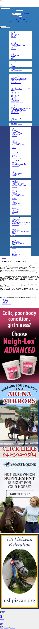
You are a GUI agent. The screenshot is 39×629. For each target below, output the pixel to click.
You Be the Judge (13, 93)
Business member (21, 15)
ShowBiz (13, 192)
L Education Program (15, 223)
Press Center (4, 258)
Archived (14, 159)
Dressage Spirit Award (15, 168)
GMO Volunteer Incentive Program (17, 151)
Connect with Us (13, 21)
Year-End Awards (14, 156)
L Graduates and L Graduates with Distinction (18, 45)
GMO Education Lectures (15, 101)
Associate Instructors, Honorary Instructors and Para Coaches (21, 222)
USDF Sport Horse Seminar (15, 80)
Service (13, 147)
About (1, 616)
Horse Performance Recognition (17, 173)
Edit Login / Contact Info (16, 134)
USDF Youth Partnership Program (16, 89)
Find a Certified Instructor (15, 63)
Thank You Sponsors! (19, 21)
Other (13, 170)
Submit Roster (14, 238)
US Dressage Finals (15, 181)
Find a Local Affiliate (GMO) (15, 62)
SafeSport (2, 619)
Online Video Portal (14, 81)
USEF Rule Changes (15, 211)
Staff (11, 41)
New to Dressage (13, 61)
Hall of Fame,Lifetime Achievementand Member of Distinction (16, 149)
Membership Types (14, 35)
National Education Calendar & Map (16, 70)
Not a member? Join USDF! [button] (20, 19)
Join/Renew (2, 622)
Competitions (13, 69)
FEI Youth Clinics (13, 86)
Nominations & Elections (15, 55)
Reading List (13, 107)
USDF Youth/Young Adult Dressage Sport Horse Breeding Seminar (21, 88)
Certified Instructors (14, 46)
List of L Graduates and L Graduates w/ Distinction (19, 76)
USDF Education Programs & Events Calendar (18, 110)
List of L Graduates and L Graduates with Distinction (20, 231)
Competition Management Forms (17, 191)
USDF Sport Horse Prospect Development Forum (19, 78)
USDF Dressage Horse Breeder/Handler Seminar (18, 79)
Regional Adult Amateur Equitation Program (19, 186)
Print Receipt (14, 130)
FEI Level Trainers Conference (16, 83)
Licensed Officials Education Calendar (17, 116)
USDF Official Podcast (14, 112)
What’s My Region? (15, 131)
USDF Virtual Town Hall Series (15, 95)
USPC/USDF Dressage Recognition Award (19, 164)
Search (14, 201)
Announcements (5, 300)
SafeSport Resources (14, 57)
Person (13, 127)
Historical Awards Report (16, 160)
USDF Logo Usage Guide (16, 254)
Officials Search (14, 190)
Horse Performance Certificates (17, 205)
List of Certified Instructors (16, 230)
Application (14, 175)
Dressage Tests (14, 208)
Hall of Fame (13, 36)
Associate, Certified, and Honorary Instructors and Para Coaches (21, 108)
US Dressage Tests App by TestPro (16, 124)
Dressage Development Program (17, 217)
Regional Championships (16, 182)
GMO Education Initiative (15, 100)
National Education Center (15, 34)
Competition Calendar (15, 209)
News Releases (14, 255)
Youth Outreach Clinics (14, 87)
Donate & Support (26, 21)
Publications (14, 248)
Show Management (15, 189)
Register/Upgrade (14, 136)
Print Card (13, 129)
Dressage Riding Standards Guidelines (17, 109)
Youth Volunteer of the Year (16, 153)
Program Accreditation (14, 99)
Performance (14, 155)
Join (11, 64)
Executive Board (13, 40)
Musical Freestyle (14, 187)
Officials (12, 47)
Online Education (13, 97)
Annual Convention (14, 53)
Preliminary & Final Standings (16, 158)
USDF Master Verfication (16, 132)
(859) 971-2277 (4, 611)
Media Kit (13, 251)
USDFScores (14, 210)
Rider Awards (14, 172)
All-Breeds (13, 157)
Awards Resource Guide (16, 143)
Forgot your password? (25, 14)
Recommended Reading (14, 75)
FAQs (12, 58)
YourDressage (14, 250)
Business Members (14, 42)
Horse (13, 135)
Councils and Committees (15, 51)
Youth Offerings (13, 66)
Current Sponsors (13, 43)
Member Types (14, 128)
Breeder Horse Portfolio (15, 140)
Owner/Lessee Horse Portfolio (16, 139)
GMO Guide (14, 237)
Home (3, 257)
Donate (1, 623)
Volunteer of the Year (15, 152)
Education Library (14, 96)
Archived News (5, 301)
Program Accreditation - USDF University (18, 243)
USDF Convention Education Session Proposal (18, 118)
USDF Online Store (14, 123)
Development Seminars (14, 104)
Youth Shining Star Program (16, 165)
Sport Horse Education (14, 77)
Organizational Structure (14, 52)
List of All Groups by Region (16, 240)
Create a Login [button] (20, 18)
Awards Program (14, 142)
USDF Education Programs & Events (17, 71)
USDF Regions (13, 37)
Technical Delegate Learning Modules (17, 102)
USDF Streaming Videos (15, 125)
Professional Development (15, 105)
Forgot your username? (25, 13)
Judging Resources (14, 115)
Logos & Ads (4, 303)
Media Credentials (15, 252)
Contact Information (14, 39)
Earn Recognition (13, 98)
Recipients (13, 176)
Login (19, 10)
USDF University (13, 90)
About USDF (13, 31)
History (12, 33)
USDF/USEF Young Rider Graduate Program (19, 229)
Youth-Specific (13, 85)
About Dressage (13, 32)
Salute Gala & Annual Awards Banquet (18, 144)
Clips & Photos (4, 302)
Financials (12, 54)
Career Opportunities (14, 56)
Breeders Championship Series (17, 184)
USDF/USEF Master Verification (17, 133)
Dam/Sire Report (14, 141)
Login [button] (20, 16)
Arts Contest (14, 171)
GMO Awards (14, 150)
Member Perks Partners (14, 44)
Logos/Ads (13, 253)
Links (3, 306)
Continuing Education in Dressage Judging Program (19, 74)
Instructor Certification (14, 106)
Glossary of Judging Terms (15, 113)
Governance (13, 48)
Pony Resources (13, 117)
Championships (14, 180)
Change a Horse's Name (16, 138)
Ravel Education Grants (15, 166)
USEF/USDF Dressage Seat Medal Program (19, 185)
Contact (1, 624)
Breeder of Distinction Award (16, 174)
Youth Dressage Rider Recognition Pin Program (19, 163)
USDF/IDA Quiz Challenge (15, 84)
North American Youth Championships (18, 183)
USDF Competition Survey (16, 214)
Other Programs (13, 82)
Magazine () (16, 38)
